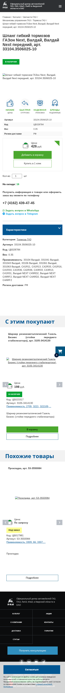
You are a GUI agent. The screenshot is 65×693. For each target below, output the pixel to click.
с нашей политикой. (44, 684)
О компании (16, 622)
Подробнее (32, 436)
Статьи (16, 639)
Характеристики (16, 229)
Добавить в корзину (32, 154)
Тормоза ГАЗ (24, 239)
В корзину (32, 429)
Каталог (16, 614)
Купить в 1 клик (32, 163)
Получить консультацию (32, 650)
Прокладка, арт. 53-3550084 (24, 468)
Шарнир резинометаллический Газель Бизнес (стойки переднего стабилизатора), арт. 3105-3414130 (32, 337)
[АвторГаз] (10, 602)
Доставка (16, 631)
